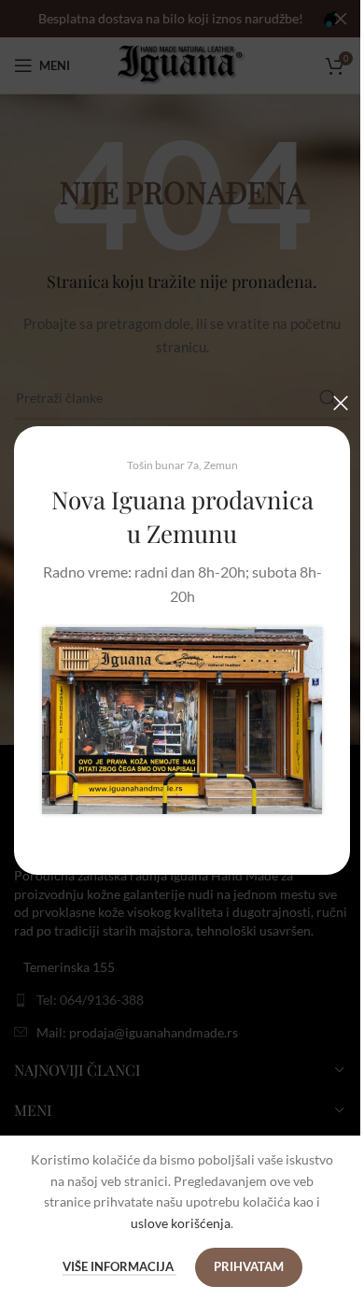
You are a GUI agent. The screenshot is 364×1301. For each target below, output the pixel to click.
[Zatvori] (340, 402)
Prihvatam (249, 1266)
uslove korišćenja (181, 1223)
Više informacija (119, 1266)
